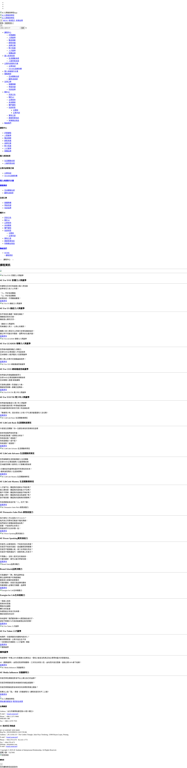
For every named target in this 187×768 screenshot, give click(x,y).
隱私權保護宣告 (6, 701)
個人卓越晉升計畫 (11, 71)
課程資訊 (9, 255)
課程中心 (7, 32)
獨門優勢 (12, 105)
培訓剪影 (12, 107)
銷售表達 (12, 43)
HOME (7, 253)
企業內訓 (16, 113)
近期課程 (12, 35)
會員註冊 (19, 20)
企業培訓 (12, 66)
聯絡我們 (7, 123)
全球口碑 (7, 82)
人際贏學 (12, 38)
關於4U (7, 92)
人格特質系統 (14, 61)
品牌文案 (12, 45)
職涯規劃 (12, 40)
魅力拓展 (12, 48)
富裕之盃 (12, 115)
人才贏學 (12, 50)
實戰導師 (7, 74)
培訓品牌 (12, 89)
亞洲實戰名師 (14, 76)
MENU (5, 20)
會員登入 (12, 20)
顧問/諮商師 (13, 79)
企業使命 (12, 100)
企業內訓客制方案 (11, 63)
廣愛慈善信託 (14, 118)
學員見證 (12, 87)
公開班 (15, 110)
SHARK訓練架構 (15, 69)
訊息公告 (12, 95)
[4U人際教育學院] (7, 15)
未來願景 (12, 102)
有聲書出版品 (14, 120)
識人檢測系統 (9, 56)
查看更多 (3, 301)
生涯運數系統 (14, 58)
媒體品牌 (12, 53)
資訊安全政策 (18, 701)
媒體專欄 (12, 84)
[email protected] (12, 714)
